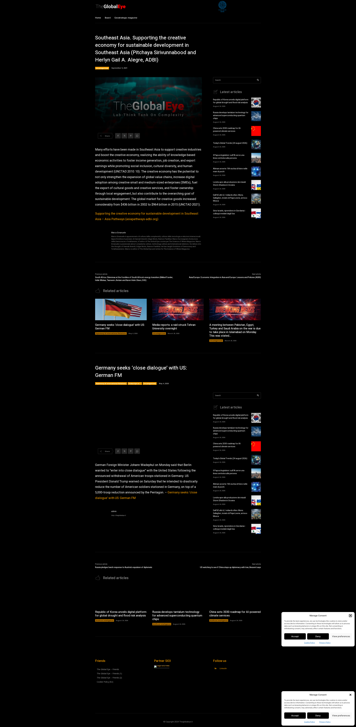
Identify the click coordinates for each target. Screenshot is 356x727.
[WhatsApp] (137, 136)
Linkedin (223, 668)
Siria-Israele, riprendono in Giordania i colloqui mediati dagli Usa (229, 212)
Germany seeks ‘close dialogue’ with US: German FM (120, 327)
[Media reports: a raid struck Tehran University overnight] (178, 309)
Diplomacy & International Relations (111, 333)
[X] (124, 136)
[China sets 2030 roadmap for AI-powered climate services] (256, 131)
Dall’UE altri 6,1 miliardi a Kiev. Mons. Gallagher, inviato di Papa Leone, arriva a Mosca (230, 198)
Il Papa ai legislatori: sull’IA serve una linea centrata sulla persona (228, 157)
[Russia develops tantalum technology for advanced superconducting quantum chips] (256, 116)
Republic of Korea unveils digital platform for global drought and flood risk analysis (230, 101)
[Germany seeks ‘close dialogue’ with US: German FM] (121, 309)
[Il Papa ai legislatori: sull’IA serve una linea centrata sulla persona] (256, 158)
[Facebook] (118, 136)
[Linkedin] (215, 668)
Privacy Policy (325, 722)
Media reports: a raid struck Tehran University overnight (174, 327)
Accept (295, 715)
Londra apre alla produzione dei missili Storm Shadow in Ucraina (229, 184)
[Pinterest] (131, 136)
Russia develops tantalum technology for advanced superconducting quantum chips (230, 115)
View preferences (341, 715)
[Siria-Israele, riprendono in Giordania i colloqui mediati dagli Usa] (256, 213)
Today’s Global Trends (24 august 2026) (230, 143)
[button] (350, 694)
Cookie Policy (309, 722)
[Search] (258, 80)
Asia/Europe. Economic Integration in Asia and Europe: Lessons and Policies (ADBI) (225, 277)
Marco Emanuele (118, 232)
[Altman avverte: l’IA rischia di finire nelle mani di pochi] (256, 172)
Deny (318, 715)
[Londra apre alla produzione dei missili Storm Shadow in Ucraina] (256, 185)
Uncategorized (102, 68)
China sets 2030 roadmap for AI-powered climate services (227, 130)
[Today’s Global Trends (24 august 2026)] (256, 144)
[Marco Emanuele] (101, 241)
